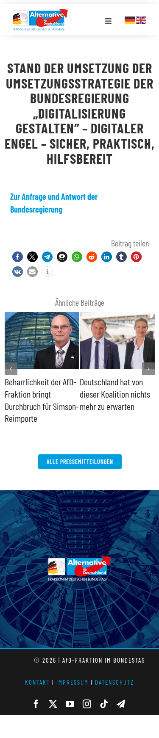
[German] (130, 19)
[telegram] (121, 704)
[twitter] (53, 704)
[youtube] (70, 704)
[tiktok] (104, 704)
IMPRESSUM (72, 682)
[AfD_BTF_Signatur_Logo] (40, 13)
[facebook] (36, 704)
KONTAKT (37, 682)
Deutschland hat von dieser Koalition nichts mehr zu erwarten (115, 393)
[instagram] (87, 704)
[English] (141, 19)
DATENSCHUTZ (114, 682)
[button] (17, 257)
